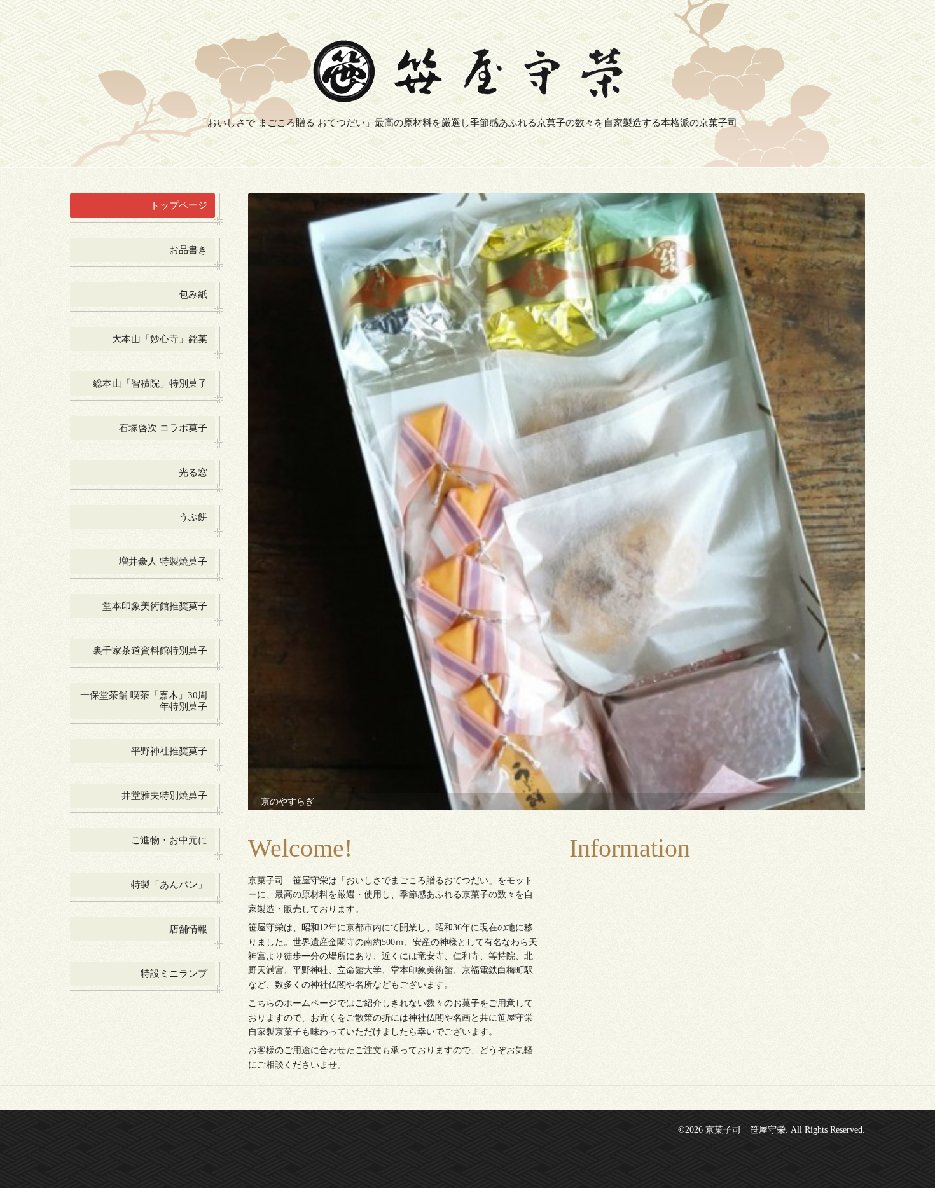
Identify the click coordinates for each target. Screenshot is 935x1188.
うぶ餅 (193, 517)
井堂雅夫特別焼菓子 (164, 796)
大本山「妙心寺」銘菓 (159, 339)
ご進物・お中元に (169, 840)
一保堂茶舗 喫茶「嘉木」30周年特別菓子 (143, 701)
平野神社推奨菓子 (169, 751)
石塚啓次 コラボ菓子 (163, 428)
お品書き (188, 250)
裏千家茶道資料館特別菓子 (150, 651)
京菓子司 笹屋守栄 (745, 1070)
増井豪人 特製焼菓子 (163, 561)
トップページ (178, 205)
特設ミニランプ (174, 974)
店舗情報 (188, 929)
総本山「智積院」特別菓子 (150, 383)
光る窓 (193, 472)
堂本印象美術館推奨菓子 (154, 606)
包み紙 (193, 294)
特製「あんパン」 (169, 885)
